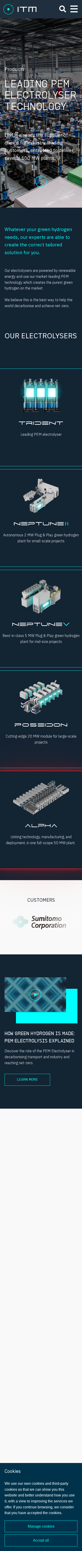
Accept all (41, 1540)
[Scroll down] (41, 176)
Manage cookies (41, 1526)
